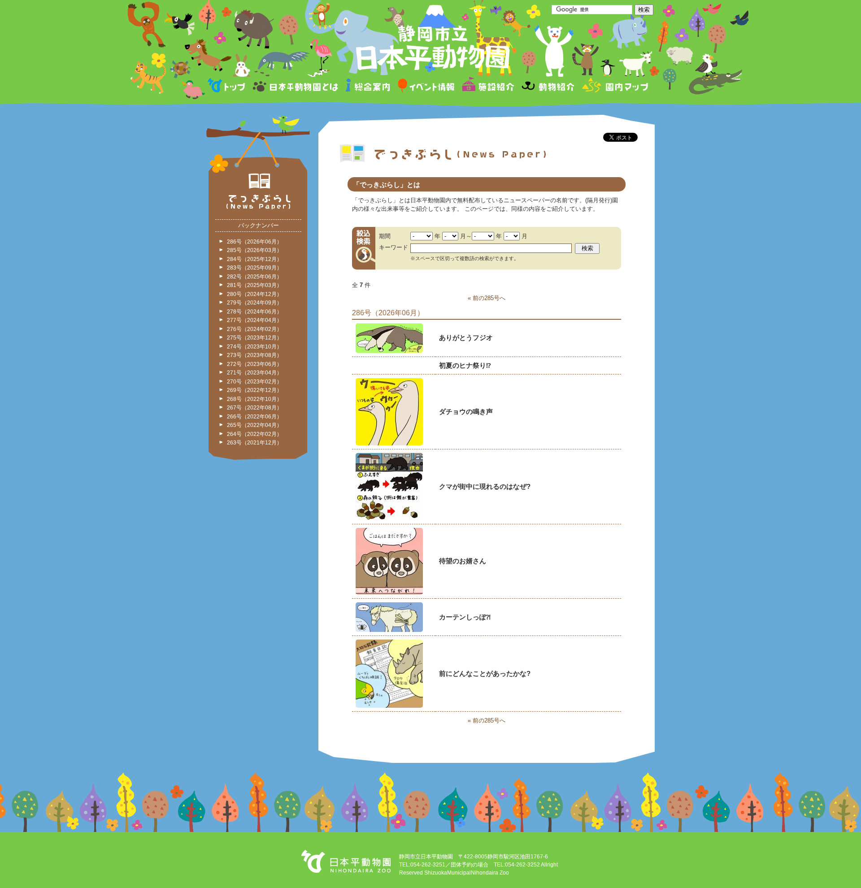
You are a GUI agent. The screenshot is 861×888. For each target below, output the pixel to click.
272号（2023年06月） (254, 364)
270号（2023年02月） (254, 382)
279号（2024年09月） (254, 303)
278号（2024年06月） (254, 312)
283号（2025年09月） (254, 268)
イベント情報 (426, 87)
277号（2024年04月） (254, 320)
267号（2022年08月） (254, 408)
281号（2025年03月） (254, 285)
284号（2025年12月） (254, 259)
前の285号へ (489, 298)
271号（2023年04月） (254, 373)
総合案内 (368, 87)
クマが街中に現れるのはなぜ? (485, 486)
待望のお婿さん (462, 561)
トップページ (227, 87)
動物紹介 (547, 87)
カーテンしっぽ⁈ (465, 617)
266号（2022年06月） (254, 417)
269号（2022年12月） (254, 390)
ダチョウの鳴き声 (466, 411)
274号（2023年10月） (254, 347)
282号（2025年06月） (254, 277)
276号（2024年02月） (254, 329)
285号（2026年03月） (254, 250)
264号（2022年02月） (254, 434)
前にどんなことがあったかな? (485, 673)
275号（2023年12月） (254, 338)
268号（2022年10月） (254, 399)
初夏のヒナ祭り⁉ (465, 365)
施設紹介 (487, 87)
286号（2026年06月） (254, 242)
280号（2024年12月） (254, 294)
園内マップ (614, 87)
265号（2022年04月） (254, 425)
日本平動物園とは (296, 87)
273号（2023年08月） (254, 355)
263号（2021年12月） (254, 443)
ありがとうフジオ (466, 337)
